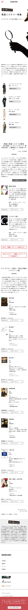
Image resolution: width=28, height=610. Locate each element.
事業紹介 (3, 563)
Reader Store (4, 209)
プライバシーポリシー (6, 593)
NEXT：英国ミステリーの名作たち (13, 247)
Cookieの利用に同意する (14, 607)
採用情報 (3, 569)
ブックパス (15, 209)
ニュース (3, 566)
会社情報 (3, 560)
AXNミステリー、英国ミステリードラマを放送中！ (14, 255)
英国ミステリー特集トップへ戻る (9, 514)
